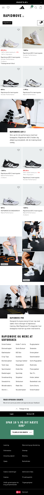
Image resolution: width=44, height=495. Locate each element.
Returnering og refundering (31, 445)
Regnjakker (20, 365)
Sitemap (24, 450)
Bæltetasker (6, 353)
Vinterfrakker (6, 344)
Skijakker (19, 377)
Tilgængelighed (27, 482)
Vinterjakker (34, 353)
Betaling (25, 456)
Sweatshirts (6, 381)
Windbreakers (7, 386)
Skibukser (19, 381)
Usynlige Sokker (21, 361)
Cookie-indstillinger (9, 472)
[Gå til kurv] (40, 7)
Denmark (25, 492)
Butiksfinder (26, 461)
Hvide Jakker (34, 377)
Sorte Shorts (34, 386)
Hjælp (5, 461)
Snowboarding (7, 377)
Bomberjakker (7, 361)
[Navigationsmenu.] (3, 7)
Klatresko (33, 365)
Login (12, 414)
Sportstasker (6, 369)
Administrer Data (27, 472)
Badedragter (6, 373)
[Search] (35, 7)
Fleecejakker (34, 369)
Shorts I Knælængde (6, 390)
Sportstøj (19, 373)
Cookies (5, 477)
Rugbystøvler (34, 344)
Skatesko (33, 348)
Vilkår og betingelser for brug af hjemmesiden (11, 483)
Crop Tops (5, 357)
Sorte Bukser (20, 348)
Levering (6, 445)
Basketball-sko (35, 381)
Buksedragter (7, 348)
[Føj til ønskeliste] (18, 30)
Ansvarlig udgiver (9, 456)
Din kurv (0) (30, 414)
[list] (18, 22)
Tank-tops (5, 365)
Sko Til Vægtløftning (34, 374)
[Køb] (22, 8)
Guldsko (19, 357)
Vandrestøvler (35, 357)
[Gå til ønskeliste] (8, 7)
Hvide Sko (19, 369)
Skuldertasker (21, 390)
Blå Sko (18, 353)
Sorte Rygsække (36, 361)
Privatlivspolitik (27, 477)
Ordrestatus (7, 450)
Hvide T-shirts (21, 344)
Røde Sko (19, 386)
